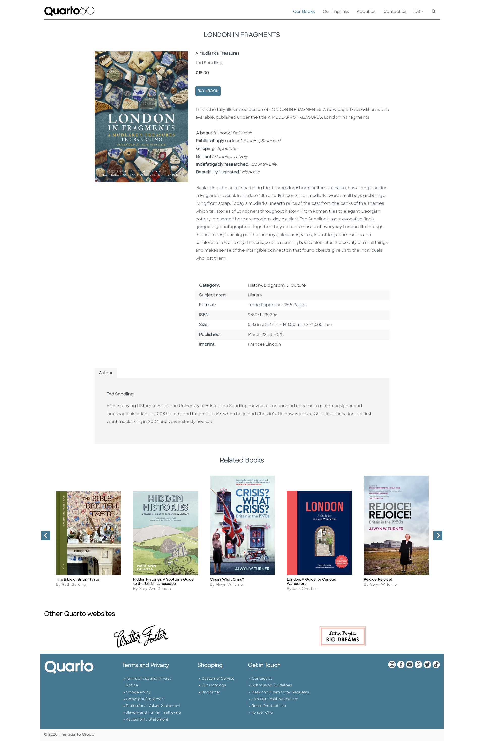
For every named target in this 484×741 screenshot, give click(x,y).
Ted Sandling (120, 394)
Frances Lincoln (264, 345)
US (417, 12)
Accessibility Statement (147, 720)
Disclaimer (210, 692)
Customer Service (217, 679)
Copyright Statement (145, 699)
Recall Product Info (269, 706)
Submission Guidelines (272, 685)
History (255, 295)
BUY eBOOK (208, 91)
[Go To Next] (435, 537)
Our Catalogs (213, 685)
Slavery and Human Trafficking (153, 713)
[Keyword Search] (433, 12)
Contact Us (394, 12)
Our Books (304, 12)
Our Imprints (336, 12)
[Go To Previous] (43, 537)
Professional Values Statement (153, 706)
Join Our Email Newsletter (275, 699)
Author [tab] (106, 373)
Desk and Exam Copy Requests (280, 692)
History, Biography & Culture (277, 286)
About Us (366, 12)
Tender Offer (263, 713)
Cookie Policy (138, 692)
